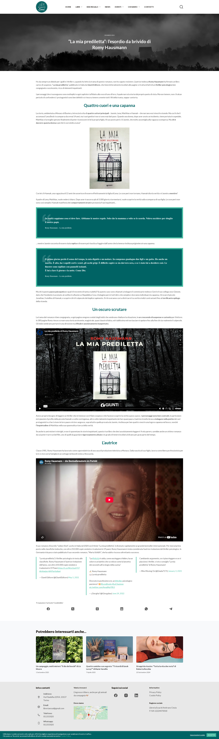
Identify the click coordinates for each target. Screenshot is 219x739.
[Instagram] (126, 695)
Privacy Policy (155, 692)
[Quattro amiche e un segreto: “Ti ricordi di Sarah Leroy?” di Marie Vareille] (109, 649)
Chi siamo (132, 7)
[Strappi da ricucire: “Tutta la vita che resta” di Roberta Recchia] (159, 649)
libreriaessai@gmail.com (53, 708)
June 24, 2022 (118, 593)
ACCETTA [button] (211, 735)
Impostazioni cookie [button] (197, 735)
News (107, 7)
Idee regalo (92, 7)
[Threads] (97, 609)
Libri (78, 7)
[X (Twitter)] (73, 609)
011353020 (48, 716)
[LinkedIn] (122, 609)
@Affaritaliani (54, 571)
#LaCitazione (118, 584)
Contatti (149, 7)
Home (68, 7)
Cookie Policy (155, 695)
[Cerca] (181, 7)
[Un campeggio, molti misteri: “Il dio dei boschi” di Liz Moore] (59, 649)
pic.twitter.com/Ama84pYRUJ (102, 587)
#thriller (118, 581)
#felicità (95, 558)
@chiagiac (43, 571)
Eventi (118, 7)
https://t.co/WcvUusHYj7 (69, 568)
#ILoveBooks (106, 584)
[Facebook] (48, 609)
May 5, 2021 (73, 577)
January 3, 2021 (175, 571)
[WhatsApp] (146, 609)
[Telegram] (171, 609)
